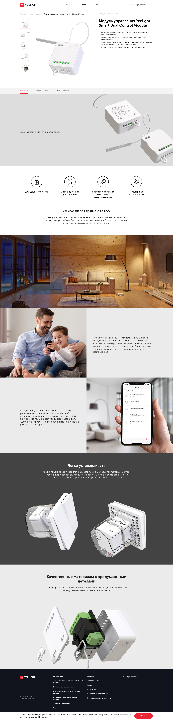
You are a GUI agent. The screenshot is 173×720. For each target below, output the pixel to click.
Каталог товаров (35, 14)
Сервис (84, 5)
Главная (23, 14)
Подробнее (43, 717)
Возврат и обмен (93, 681)
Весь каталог (58, 676)
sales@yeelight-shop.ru (137, 5)
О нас (96, 5)
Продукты (70, 5)
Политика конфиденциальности (98, 698)
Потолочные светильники (63, 687)
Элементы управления (61, 704)
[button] (25, 76)
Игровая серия (59, 708)
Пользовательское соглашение (98, 694)
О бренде (90, 676)
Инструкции (91, 689)
